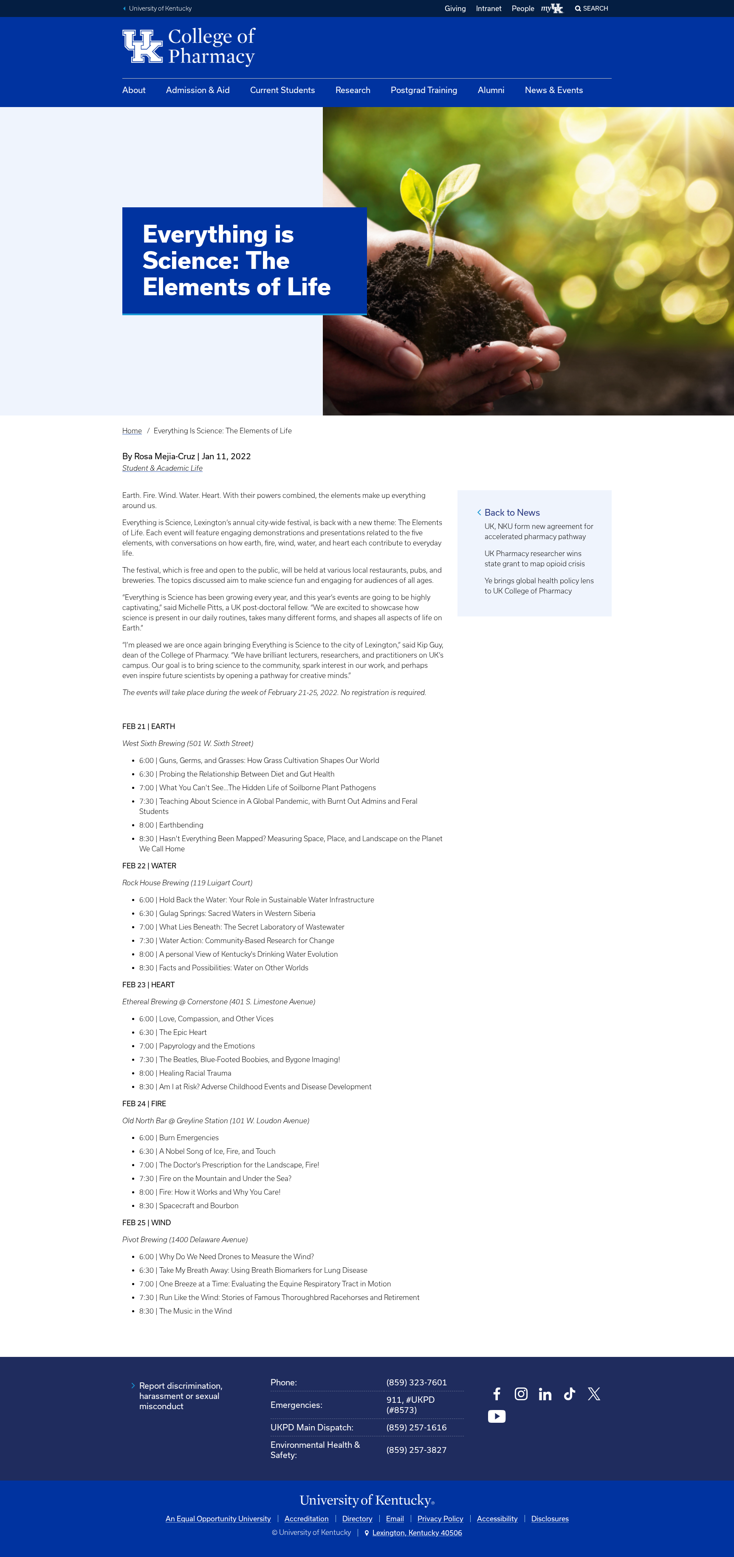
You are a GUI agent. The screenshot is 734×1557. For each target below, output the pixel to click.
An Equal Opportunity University (218, 1519)
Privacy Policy (440, 1519)
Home (132, 431)
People (523, 8)
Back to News (512, 512)
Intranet (489, 8)
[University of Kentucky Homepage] (367, 1501)
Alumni (491, 90)
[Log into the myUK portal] (553, 8)
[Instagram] (521, 1394)
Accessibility (497, 1519)
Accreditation (307, 1519)
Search (595, 8)
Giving (455, 8)
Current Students (282, 90)
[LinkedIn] (545, 1394)
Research (353, 90)
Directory (357, 1519)
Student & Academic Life (162, 468)
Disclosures (550, 1519)
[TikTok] (569, 1394)
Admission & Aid (198, 90)
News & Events (554, 90)
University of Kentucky (160, 8)
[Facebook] (497, 1394)
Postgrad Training (424, 90)
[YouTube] (497, 1417)
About (134, 90)
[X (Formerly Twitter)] (594, 1394)
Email (395, 1519)
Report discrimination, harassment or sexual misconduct (181, 1396)
